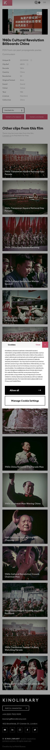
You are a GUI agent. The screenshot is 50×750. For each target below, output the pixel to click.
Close (38, 345)
